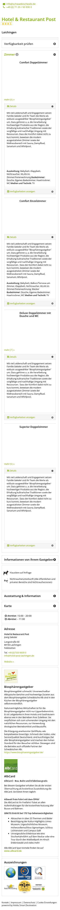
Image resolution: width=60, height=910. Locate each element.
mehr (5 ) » (9, 99)
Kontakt (5, 902)
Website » (9, 661)
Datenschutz (29, 902)
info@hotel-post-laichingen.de (19, 655)
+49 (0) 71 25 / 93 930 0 (19, 7)
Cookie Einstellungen (47, 902)
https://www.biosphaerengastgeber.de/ (23, 752)
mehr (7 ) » (9, 349)
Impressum (16, 902)
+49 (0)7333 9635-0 (17, 652)
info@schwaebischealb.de (21, 4)
